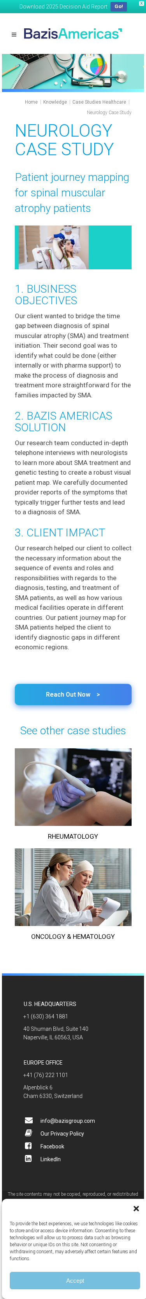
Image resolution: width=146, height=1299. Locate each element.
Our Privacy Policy (62, 1134)
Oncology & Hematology (73, 936)
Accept (75, 1280)
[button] (136, 1208)
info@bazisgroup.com (67, 1121)
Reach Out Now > (73, 694)
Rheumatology (73, 836)
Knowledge (55, 102)
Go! (118, 6)
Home (31, 102)
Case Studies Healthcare (99, 102)
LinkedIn (50, 1159)
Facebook (52, 1146)
